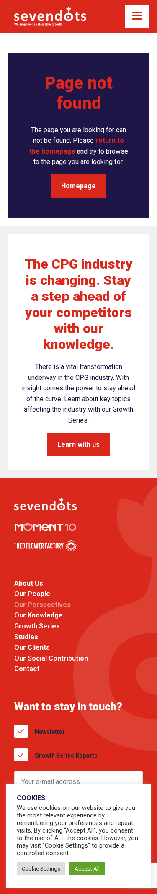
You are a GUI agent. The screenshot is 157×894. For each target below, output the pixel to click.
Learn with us (78, 444)
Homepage (78, 186)
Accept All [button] (87, 869)
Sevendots (50, 16)
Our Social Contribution (51, 658)
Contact (26, 669)
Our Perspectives (42, 605)
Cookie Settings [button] (41, 869)
